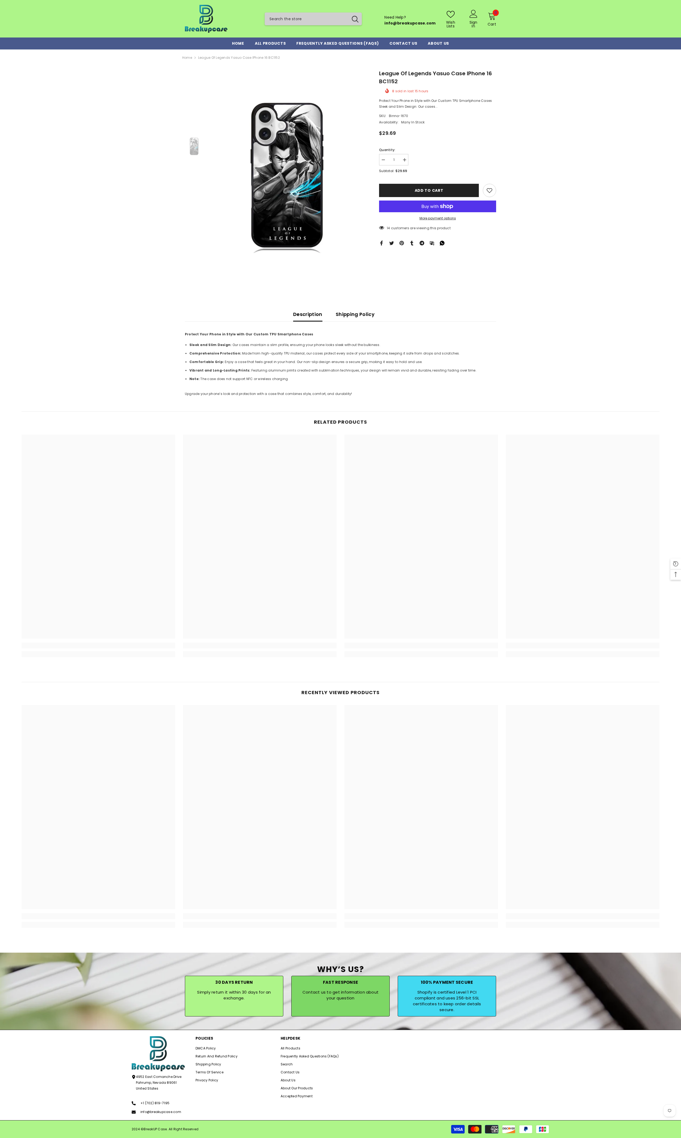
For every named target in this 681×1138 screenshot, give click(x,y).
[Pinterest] (401, 243)
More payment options (438, 218)
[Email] (432, 243)
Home (187, 57)
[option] (287, 176)
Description (307, 314)
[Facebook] (381, 243)
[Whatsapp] (442, 243)
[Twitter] (391, 243)
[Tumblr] (411, 243)
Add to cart (429, 190)
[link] (98, 645)
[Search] (313, 18)
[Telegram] (422, 243)
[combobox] (306, 18)
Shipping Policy (355, 314)
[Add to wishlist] (489, 190)
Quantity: (387, 150)
